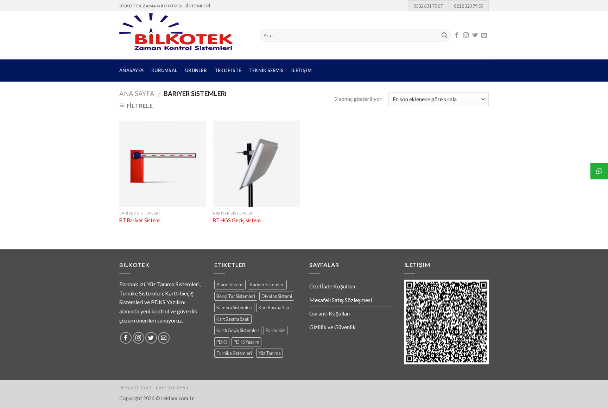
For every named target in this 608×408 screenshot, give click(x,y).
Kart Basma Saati (232, 319)
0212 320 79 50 (468, 6)
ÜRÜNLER (196, 70)
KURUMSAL (164, 70)
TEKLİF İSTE (228, 70)
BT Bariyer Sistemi (139, 220)
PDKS (221, 342)
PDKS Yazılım (246, 342)
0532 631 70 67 (428, 6)
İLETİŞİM (301, 70)
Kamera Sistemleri (234, 307)
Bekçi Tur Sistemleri (235, 296)
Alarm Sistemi (229, 284)
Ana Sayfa (136, 93)
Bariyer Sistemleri (267, 284)
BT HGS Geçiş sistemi (237, 220)
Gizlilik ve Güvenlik (332, 327)
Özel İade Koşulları (332, 286)
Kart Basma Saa (274, 307)
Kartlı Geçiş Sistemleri (237, 330)
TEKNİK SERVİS (266, 70)
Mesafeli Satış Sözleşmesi (340, 300)
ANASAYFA (131, 70)
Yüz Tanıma (269, 353)
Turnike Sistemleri (234, 353)
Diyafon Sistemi (276, 296)
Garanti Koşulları (329, 313)
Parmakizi (275, 330)
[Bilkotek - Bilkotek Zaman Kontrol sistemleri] (184, 35)
